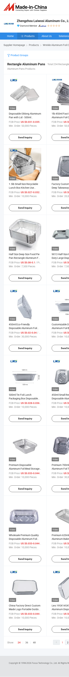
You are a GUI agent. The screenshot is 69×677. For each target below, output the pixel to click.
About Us (47, 36)
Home (10, 36)
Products (29, 36)
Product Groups (19, 55)
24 (19, 642)
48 (34, 642)
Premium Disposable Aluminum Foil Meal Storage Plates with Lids (24, 468)
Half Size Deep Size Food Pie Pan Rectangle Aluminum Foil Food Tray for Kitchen (25, 257)
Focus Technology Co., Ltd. (45, 663)
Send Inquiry (25, 137)
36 (26, 642)
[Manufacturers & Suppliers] (26, 7)
